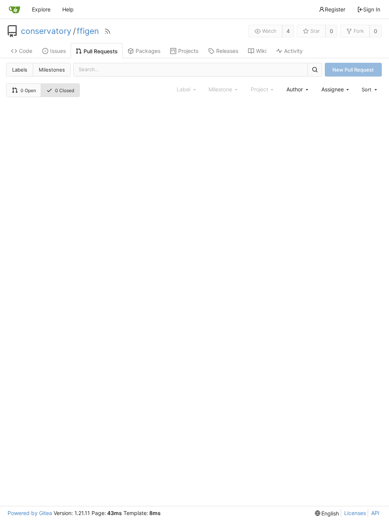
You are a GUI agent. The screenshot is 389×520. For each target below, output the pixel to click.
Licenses (355, 513)
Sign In (371, 9)
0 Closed (64, 90)
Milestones (52, 70)
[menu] (370, 89)
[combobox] (297, 89)
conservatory (46, 31)
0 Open (28, 90)
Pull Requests (101, 51)
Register (335, 9)
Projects (188, 51)
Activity (293, 51)
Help (68, 9)
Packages (148, 51)
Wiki (261, 51)
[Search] (314, 69)
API (375, 513)
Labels (19, 70)
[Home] (14, 9)
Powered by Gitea (30, 513)
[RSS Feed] (107, 31)
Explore (41, 9)
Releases (227, 51)
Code (25, 51)
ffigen (88, 31)
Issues (58, 51)
